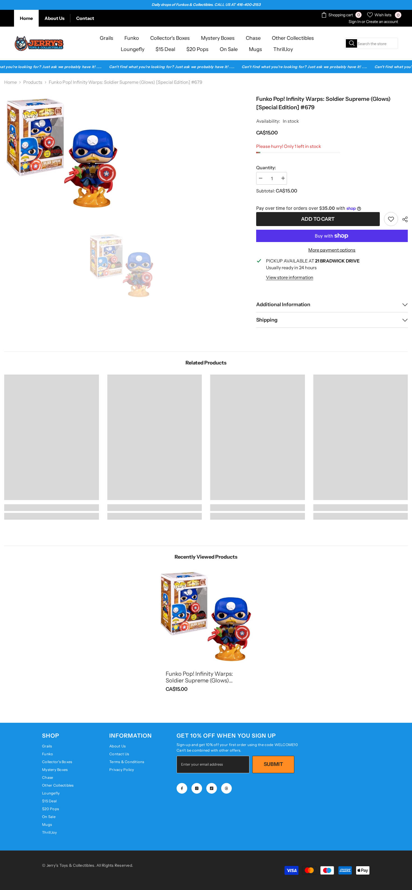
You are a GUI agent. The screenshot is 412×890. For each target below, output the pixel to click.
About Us (54, 18)
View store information (289, 277)
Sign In (355, 21)
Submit (273, 764)
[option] (122, 265)
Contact (85, 18)
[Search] (371, 43)
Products (32, 82)
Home (26, 18)
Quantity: (266, 167)
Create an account (382, 21)
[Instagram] (196, 788)
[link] (391, 219)
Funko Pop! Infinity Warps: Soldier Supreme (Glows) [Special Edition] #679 (199, 677)
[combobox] (371, 43)
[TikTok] (211, 788)
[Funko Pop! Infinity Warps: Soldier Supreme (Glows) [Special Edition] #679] (206, 616)
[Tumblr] (226, 788)
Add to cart (318, 219)
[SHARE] (403, 219)
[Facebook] (182, 788)
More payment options (331, 250)
